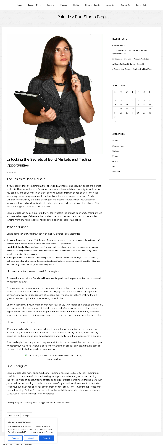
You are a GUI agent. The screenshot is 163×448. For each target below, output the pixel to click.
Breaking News (34, 5)
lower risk (19, 291)
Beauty (115, 140)
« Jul (114, 120)
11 (121, 104)
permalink (68, 402)
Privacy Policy (142, 5)
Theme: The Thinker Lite (23, 444)
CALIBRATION (119, 45)
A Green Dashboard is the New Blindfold (128, 64)
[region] (31, 430)
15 (144, 104)
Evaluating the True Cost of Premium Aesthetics (130, 58)
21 (138, 108)
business (49, 402)
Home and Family (92, 5)
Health (76, 5)
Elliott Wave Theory (17, 393)
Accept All (46, 438)
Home (19, 5)
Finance (63, 5)
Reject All (31, 438)
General (115, 161)
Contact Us (125, 5)
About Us (110, 5)
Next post (26, 415)
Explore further (32, 390)
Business (50, 5)
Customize (15, 438)
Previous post (14, 415)
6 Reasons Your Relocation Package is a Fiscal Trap (132, 69)
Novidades (116, 171)
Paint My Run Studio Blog (81, 16)
